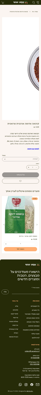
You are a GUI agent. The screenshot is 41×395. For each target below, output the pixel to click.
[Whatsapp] (20, 384)
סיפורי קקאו (14, 314)
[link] (3, 2)
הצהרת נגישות (13, 337)
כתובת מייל (35, 287)
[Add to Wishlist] (20, 181)
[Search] (34, 2)
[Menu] (38, 2)
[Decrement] (35, 244)
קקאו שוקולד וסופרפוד (32, 314)
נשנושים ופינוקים (33, 326)
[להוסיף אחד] (28, 167)
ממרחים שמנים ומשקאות (31, 330)
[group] (20, 225)
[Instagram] (26, 384)
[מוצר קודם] (37, 224)
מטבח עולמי (35, 334)
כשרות (16, 333)
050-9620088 (34, 364)
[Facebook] (32, 384)
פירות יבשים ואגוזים (32, 318)
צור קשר (15, 317)
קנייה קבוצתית (13, 329)
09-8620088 (35, 358)
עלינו (16, 306)
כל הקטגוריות (35, 306)
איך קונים (15, 325)
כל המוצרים (35, 310)
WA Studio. (30, 391)
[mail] (37, 384)
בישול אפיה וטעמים (33, 322)
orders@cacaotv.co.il (32, 351)
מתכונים (15, 310)
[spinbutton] (20, 244)
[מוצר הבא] (4, 224)
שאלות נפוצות (13, 321)
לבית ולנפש (35, 338)
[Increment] (5, 244)
